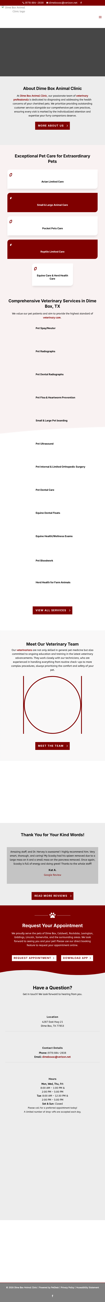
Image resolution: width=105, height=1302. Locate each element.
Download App (75, 958)
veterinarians (24, 650)
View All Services (51, 610)
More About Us (51, 125)
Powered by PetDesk (49, 1287)
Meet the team (51, 745)
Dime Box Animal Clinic (33, 95)
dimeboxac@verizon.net (56, 1056)
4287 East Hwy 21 (52, 1021)
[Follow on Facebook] (52, 1296)
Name (20, 1133)
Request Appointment (32, 958)
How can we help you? (28, 1167)
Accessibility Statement (87, 1287)
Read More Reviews (50, 895)
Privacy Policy (67, 1287)
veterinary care (52, 317)
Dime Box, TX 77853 (52, 1025)
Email (20, 1144)
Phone (19, 1156)
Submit (22, 1196)
